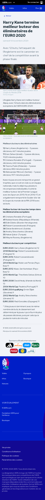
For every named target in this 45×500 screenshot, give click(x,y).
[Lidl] (22, 351)
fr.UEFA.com (7, 408)
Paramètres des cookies (12, 460)
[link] (12, 8)
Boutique (27, 379)
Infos (4, 379)
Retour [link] (8, 16)
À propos (27, 373)
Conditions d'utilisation (11, 452)
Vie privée (6, 447)
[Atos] (27, 345)
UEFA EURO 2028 (4, 8)
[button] (38, 8)
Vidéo (4, 373)
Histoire (5, 384)
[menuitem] (14, 8)
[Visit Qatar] (31, 351)
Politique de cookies (10, 456)
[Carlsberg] (35, 345)
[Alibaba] (18, 345)
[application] (22, 122)
